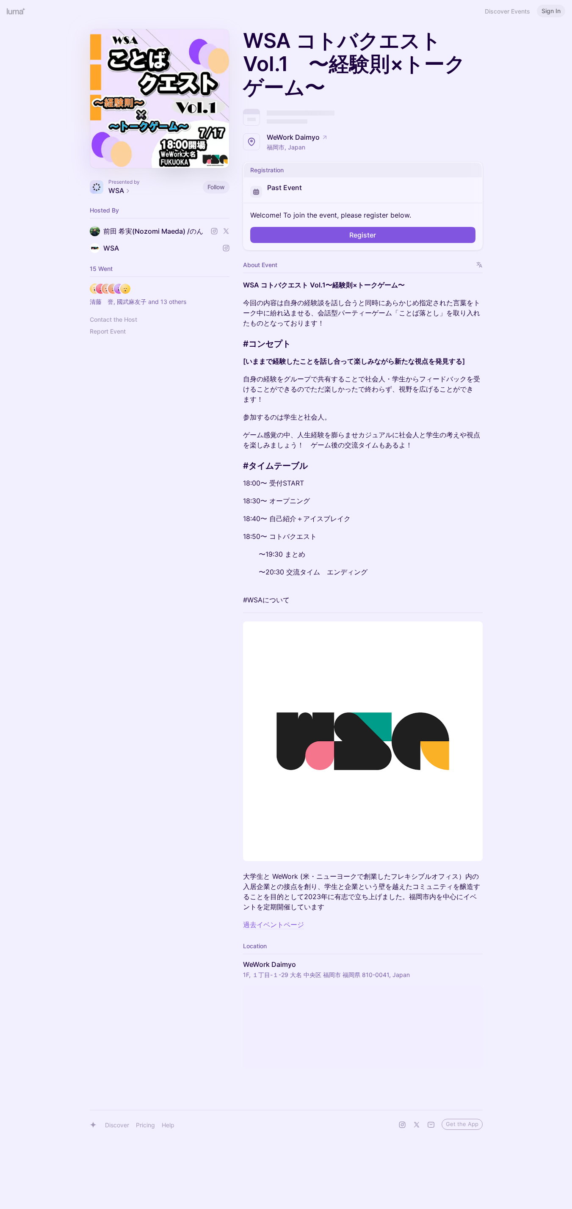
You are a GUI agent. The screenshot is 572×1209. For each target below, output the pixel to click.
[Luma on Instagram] (402, 1125)
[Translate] (479, 265)
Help (168, 1125)
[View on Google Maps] (363, 1027)
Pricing (145, 1125)
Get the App (462, 1124)
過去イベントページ (273, 924)
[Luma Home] (16, 11)
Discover (117, 1125)
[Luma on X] (416, 1125)
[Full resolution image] (363, 741)
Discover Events (507, 11)
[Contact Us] (431, 1125)
